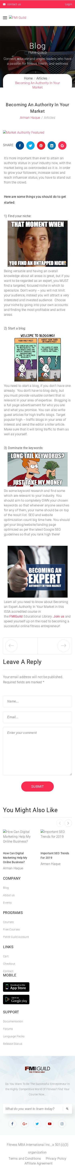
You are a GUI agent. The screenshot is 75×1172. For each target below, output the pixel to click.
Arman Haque (30, 118)
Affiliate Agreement (39, 1163)
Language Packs (13, 1036)
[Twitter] (30, 145)
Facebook (12, 1124)
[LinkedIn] (51, 145)
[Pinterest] (41, 145)
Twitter (37, 1124)
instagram (62, 1124)
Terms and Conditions (25, 1159)
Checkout (9, 963)
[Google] (62, 145)
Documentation (13, 1021)
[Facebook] (20, 145)
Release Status (12, 1043)
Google (25, 1124)
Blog (6, 887)
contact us (13, 4)
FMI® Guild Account (16, 937)
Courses (8, 922)
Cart (6, 956)
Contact (8, 971)
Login (68, 4)
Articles (49, 118)
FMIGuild (16, 616)
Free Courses (11, 929)
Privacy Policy (56, 1159)
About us (9, 895)
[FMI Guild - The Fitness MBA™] (17, 17)
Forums (8, 1028)
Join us (58, 616)
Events (7, 902)
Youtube (50, 1124)
